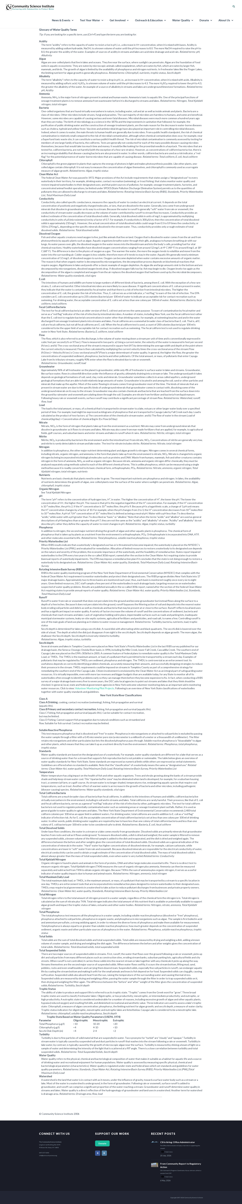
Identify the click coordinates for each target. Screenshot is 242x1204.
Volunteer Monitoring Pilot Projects (94, 688)
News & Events (61, 20)
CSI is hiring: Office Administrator (177, 1142)
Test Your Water (90, 20)
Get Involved (117, 20)
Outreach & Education (149, 20)
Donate (204, 20)
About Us (224, 20)
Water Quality (181, 20)
